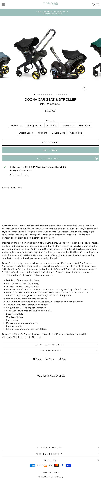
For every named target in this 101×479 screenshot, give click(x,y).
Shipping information (51, 345)
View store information (19, 175)
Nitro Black (17, 125)
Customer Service (49, 447)
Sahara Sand (58, 132)
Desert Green (26, 132)
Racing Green (35, 125)
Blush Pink (52, 125)
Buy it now (50, 150)
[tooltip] (96, 158)
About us (50, 460)
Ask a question (50, 350)
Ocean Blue (76, 132)
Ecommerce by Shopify (54, 477)
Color (50, 120)
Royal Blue (84, 125)
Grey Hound (68, 125)
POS (39, 477)
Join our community (50, 454)
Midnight (42, 132)
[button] (50, 158)
